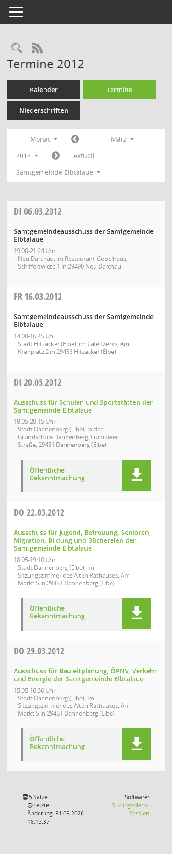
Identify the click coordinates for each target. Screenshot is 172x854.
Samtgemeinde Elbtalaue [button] (55, 172)
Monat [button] (41, 139)
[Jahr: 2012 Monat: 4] (56, 156)
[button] (136, 475)
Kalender (44, 89)
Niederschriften (43, 110)
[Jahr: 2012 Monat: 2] (75, 139)
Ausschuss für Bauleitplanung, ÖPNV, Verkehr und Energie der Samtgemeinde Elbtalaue (85, 675)
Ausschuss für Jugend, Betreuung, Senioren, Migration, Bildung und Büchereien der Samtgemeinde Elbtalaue (82, 540)
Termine (119, 89)
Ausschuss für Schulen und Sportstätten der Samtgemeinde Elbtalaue (83, 406)
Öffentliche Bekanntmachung (57, 474)
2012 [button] (24, 155)
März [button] (119, 139)
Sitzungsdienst (130, 809)
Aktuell (83, 155)
